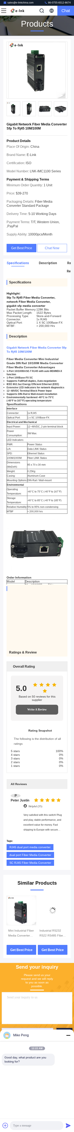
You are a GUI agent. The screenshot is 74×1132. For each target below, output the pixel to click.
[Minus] (68, 1035)
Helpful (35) (35, 806)
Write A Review (37, 709)
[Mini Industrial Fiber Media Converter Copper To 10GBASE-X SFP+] (21, 910)
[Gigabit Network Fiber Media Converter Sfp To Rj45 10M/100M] (37, 70)
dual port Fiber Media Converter (30, 855)
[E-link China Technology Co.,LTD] (17, 11)
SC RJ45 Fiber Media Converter (30, 862)
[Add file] (5, 1125)
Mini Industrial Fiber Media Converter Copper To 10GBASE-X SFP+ (21, 933)
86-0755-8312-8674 (59, 2)
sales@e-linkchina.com (20, 2)
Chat (65, 10)
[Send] (68, 1125)
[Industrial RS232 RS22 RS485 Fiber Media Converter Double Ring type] (52, 910)
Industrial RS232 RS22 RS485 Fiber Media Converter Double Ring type (51, 933)
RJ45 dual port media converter (30, 847)
